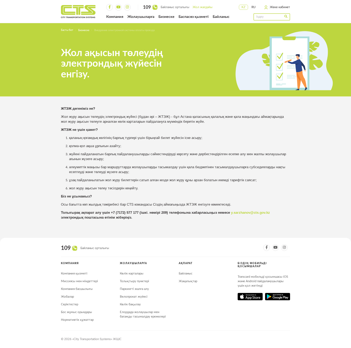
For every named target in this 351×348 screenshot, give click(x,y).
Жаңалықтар (188, 281)
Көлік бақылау (130, 304)
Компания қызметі (74, 273)
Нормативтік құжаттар (77, 319)
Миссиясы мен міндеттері (79, 281)
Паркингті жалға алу (134, 289)
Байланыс (185, 273)
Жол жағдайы (202, 7)
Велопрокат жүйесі (133, 296)
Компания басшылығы (77, 289)
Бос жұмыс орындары (76, 312)
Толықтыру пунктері (134, 281)
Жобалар (67, 296)
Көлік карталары (131, 273)
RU (253, 7)
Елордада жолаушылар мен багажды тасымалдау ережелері (143, 314)
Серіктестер (69, 304)
